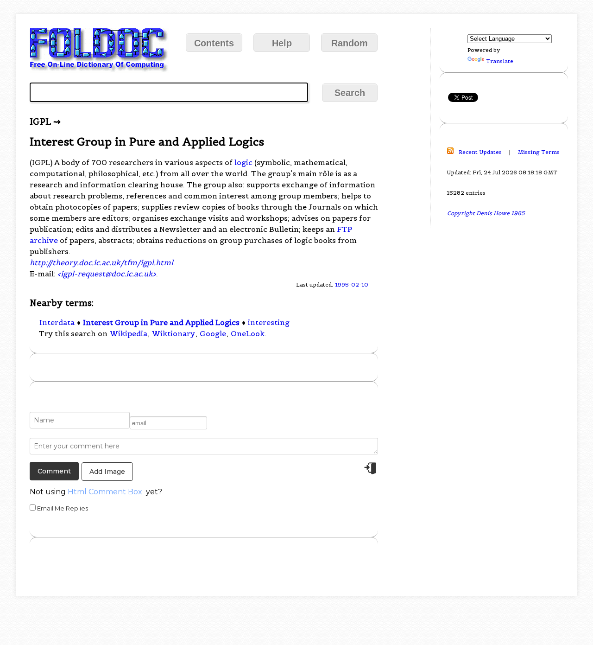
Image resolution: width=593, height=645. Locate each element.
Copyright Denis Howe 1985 (486, 213)
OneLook (248, 333)
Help (282, 43)
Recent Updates (480, 151)
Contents (214, 43)
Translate (499, 60)
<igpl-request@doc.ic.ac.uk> (106, 273)
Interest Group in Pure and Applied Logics (161, 322)
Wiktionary (173, 333)
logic (243, 162)
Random (349, 43)
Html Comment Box (105, 491)
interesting (269, 322)
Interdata (57, 322)
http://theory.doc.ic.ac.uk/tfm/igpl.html (101, 262)
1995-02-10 (351, 284)
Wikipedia (128, 333)
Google (213, 333)
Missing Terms (539, 151)
